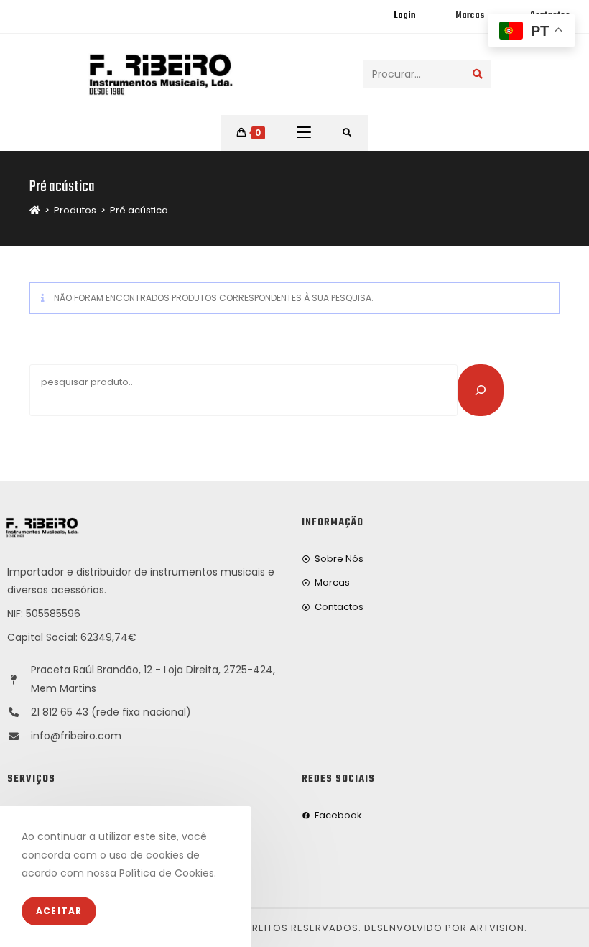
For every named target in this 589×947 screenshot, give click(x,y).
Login (404, 16)
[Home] (34, 210)
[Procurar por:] (347, 133)
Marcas (469, 16)
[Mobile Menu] (304, 133)
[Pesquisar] (481, 390)
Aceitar (59, 911)
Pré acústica (139, 210)
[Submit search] (477, 74)
